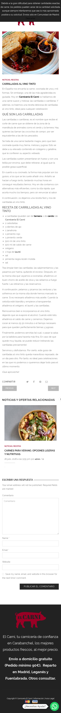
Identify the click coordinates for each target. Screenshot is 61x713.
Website (6, 562)
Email (5, 550)
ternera (38, 216)
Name (5, 538)
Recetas (15, 80)
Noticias (6, 80)
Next (53, 388)
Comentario (7, 495)
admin (37, 459)
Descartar (30, 18)
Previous (9, 388)
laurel (18, 252)
